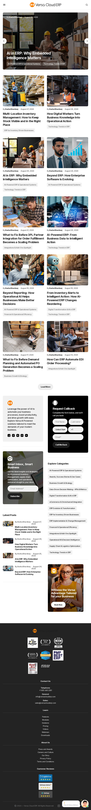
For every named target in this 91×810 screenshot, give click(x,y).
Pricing (45, 726)
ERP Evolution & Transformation (62, 508)
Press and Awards (45, 749)
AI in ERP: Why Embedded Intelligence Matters (26, 560)
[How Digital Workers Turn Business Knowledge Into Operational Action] (67, 90)
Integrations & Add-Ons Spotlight (17, 247)
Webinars (45, 732)
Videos (45, 729)
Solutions (45, 723)
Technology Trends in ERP (54, 64)
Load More (45, 387)
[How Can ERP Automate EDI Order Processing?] (67, 336)
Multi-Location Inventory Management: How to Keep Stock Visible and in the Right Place (28, 531)
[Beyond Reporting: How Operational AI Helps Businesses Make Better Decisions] (23, 269)
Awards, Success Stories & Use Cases (65, 477)
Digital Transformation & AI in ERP (61, 309)
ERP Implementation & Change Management (67, 521)
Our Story (45, 755)
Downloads (45, 735)
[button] (4, 4)
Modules (45, 720)
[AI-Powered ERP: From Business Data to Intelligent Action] (67, 211)
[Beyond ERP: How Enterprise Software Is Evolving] (67, 152)
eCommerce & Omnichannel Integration (66, 502)
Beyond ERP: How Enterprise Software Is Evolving (28, 573)
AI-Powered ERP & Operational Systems (24, 64)
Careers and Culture (45, 752)
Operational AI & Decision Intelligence (65, 540)
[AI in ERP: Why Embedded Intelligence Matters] (45, 41)
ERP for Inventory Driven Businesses (18, 130)
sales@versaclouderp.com (45, 703)
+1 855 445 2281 (45, 690)
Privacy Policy (45, 758)
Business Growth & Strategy (15, 376)
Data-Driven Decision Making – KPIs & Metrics (68, 489)
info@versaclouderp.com (45, 697)
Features (45, 717)
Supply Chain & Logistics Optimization (65, 546)
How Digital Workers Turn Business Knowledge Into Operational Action (26, 546)
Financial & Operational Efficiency (18, 314)
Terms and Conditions (45, 762)
